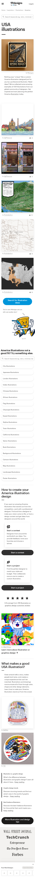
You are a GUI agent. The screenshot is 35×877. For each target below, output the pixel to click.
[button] (33, 864)
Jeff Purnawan (8, 138)
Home (3, 10)
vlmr (4, 766)
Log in (31, 4)
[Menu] (2, 4)
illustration (15, 94)
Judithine (5, 730)
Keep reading (19, 782)
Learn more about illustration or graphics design (15, 651)
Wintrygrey (31, 73)
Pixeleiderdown (8, 215)
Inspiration (10, 10)
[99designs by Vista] (16, 4)
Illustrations (19, 10)
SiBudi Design (7, 647)
